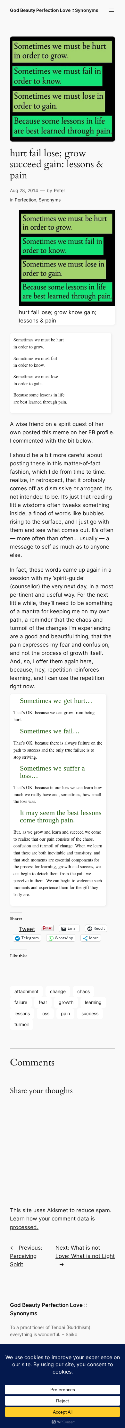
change (58, 991)
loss (45, 1013)
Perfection (25, 199)
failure (20, 1002)
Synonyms (50, 199)
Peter (59, 190)
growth (66, 1002)
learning (93, 1002)
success (89, 1013)
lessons (22, 1013)
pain (65, 1013)
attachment (26, 991)
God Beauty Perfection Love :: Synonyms (54, 10)
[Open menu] (111, 10)
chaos (83, 991)
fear (43, 1002)
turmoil (21, 1024)
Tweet (27, 928)
